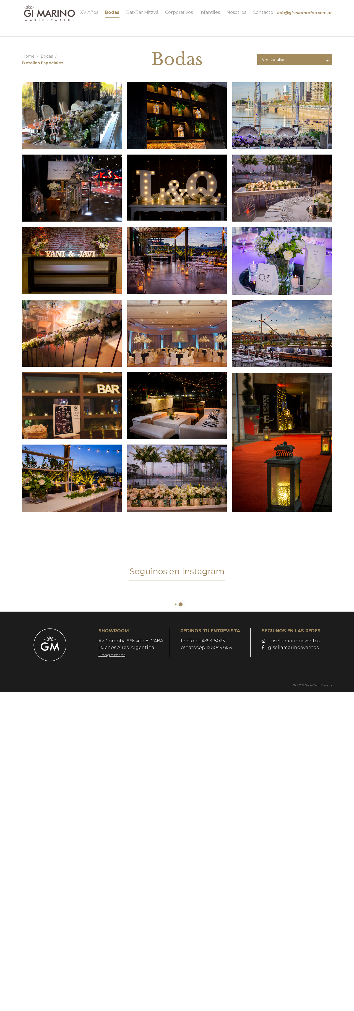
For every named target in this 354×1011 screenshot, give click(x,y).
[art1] (177, 478)
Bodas (47, 56)
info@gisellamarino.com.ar (304, 12)
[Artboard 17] (72, 405)
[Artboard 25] (177, 188)
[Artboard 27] (72, 188)
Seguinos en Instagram (177, 571)
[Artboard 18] (282, 333)
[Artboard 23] (72, 260)
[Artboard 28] (282, 115)
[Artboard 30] (177, 115)
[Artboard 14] (72, 478)
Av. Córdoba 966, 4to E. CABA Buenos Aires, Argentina (130, 647)
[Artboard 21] (282, 261)
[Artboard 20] (72, 333)
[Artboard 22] (177, 260)
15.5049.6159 (219, 647)
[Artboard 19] (177, 333)
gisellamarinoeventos (294, 640)
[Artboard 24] (282, 188)
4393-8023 (213, 640)
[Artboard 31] (72, 115)
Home (28, 56)
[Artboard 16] (177, 405)
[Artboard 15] (282, 442)
